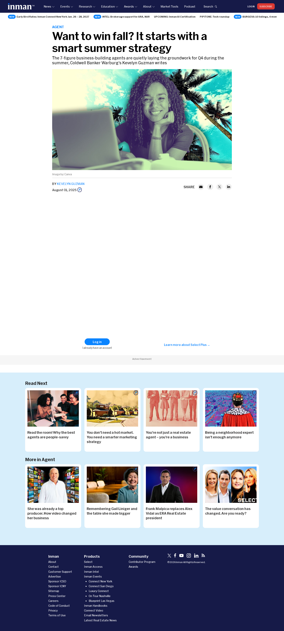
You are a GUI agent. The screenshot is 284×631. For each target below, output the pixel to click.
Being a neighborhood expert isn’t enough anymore (229, 434)
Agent (58, 27)
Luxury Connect (99, 591)
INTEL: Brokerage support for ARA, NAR (126, 16)
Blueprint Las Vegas (101, 600)
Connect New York (100, 581)
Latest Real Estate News (100, 620)
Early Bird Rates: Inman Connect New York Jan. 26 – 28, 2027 (53, 16)
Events (65, 6)
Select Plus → (200, 344)
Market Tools (169, 6)
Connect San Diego (101, 586)
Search (208, 6)
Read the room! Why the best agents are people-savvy (51, 434)
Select (88, 561)
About (147, 6)
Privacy (53, 610)
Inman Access (93, 566)
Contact (53, 566)
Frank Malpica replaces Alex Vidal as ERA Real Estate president (169, 513)
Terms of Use (57, 615)
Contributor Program (142, 561)
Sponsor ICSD (57, 581)
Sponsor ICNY (57, 586)
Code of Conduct (59, 605)
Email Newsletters (96, 615)
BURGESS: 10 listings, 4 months (261, 16)
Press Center (56, 596)
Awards (129, 6)
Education (108, 6)
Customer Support (60, 571)
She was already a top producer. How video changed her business (51, 513)
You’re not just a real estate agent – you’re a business (168, 434)
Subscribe (265, 6)
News (47, 6)
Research (85, 6)
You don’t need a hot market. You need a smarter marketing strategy (112, 437)
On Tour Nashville (100, 596)
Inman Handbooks (95, 605)
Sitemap (53, 591)
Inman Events (93, 576)
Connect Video (93, 610)
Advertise (54, 576)
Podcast (189, 6)
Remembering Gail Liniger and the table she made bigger (112, 510)
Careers (53, 600)
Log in (251, 6)
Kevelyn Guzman (70, 183)
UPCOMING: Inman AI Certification (175, 16)
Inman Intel (91, 571)
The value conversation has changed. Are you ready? (228, 510)
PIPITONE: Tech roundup (215, 16)
